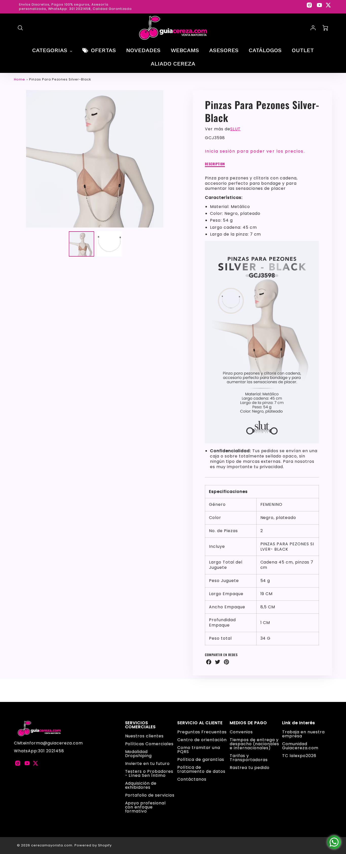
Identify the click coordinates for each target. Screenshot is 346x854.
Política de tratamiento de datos (201, 769)
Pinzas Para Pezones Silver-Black (60, 79)
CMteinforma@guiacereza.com (48, 743)
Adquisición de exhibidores (141, 785)
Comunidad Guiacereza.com (300, 746)
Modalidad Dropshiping (138, 754)
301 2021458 (51, 751)
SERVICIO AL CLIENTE (199, 723)
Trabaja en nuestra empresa (303, 734)
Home (19, 79)
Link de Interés (298, 723)
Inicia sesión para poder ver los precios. (255, 151)
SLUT (235, 129)
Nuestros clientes (144, 736)
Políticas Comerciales (149, 744)
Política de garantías (200, 759)
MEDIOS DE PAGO (248, 723)
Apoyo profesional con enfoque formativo (145, 807)
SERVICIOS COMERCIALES (140, 725)
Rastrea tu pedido (249, 767)
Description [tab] (215, 164)
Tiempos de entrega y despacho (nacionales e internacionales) (254, 744)
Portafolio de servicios (150, 795)
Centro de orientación (201, 740)
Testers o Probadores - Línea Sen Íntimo (149, 773)
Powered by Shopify (93, 845)
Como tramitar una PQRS (198, 750)
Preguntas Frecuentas (201, 732)
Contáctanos (191, 779)
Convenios (241, 732)
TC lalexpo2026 (299, 756)
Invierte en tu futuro (147, 763)
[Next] (179, 158)
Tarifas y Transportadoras (248, 758)
